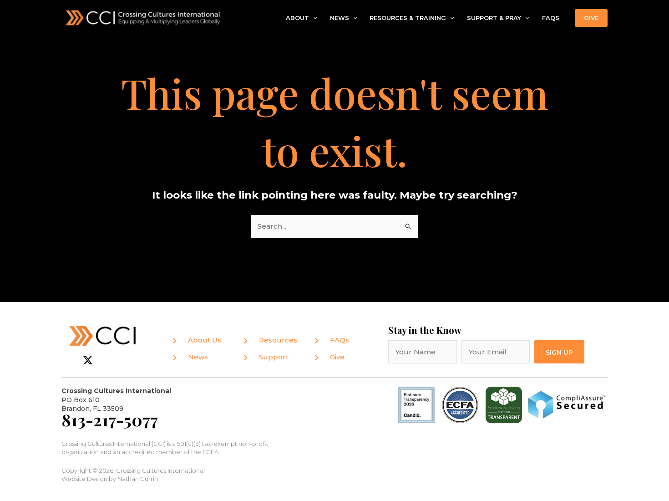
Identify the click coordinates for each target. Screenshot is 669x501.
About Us (204, 340)
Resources (278, 340)
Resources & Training (408, 17)
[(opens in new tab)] (460, 404)
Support (274, 357)
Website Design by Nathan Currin (109, 478)
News (339, 17)
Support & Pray (494, 17)
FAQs (550, 17)
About (297, 17)
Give (337, 357)
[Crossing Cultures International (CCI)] (143, 17)
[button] (313, 18)
